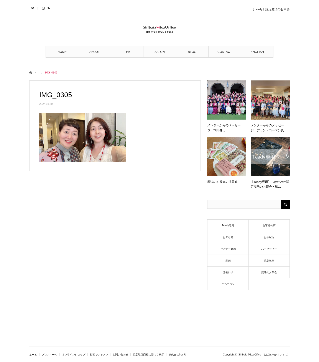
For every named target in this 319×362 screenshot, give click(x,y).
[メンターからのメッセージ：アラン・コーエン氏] (270, 100)
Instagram (43, 7)
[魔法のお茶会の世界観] (226, 156)
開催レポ (228, 272)
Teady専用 (228, 225)
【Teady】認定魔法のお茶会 (270, 9)
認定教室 (269, 260)
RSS (48, 7)
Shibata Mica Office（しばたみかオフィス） (264, 354)
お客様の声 (269, 225)
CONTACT (224, 51)
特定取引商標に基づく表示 (148, 354)
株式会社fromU (177, 354)
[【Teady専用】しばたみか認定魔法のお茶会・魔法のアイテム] (270, 156)
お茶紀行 (269, 237)
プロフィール (49, 354)
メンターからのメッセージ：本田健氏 (224, 127)
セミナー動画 (228, 248)
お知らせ (228, 237)
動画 (228, 260)
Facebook (37, 7)
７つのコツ (228, 284)
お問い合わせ (120, 354)
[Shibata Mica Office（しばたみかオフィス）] (159, 28)
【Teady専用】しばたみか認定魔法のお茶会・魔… (270, 184)
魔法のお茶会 (269, 272)
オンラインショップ (73, 354)
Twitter (32, 7)
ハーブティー (269, 248)
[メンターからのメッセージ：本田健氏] (226, 100)
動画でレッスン (99, 354)
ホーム (33, 354)
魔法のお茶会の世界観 (222, 182)
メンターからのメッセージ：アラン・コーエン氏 (267, 127)
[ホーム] (30, 72)
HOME (62, 51)
